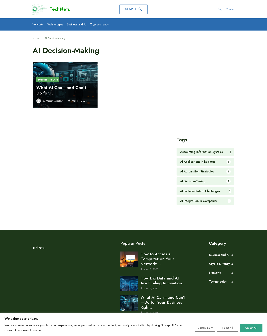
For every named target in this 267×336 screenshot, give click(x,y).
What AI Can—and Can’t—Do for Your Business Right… (162, 302)
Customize (204, 328)
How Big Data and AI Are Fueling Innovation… (163, 280)
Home (36, 38)
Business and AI (76, 24)
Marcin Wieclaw (54, 100)
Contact (230, 9)
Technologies (55, 24)
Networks (38, 24)
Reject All (227, 328)
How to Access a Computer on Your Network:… (157, 259)
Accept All (251, 328)
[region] (133, 324)
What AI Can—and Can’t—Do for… (63, 90)
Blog (219, 9)
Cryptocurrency (99, 24)
